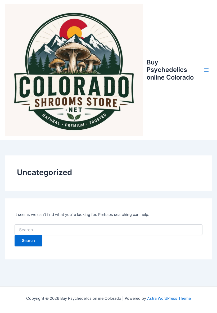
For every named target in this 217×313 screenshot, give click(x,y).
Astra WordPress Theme (169, 298)
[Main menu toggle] (206, 69)
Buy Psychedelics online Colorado (170, 69)
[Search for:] (108, 230)
